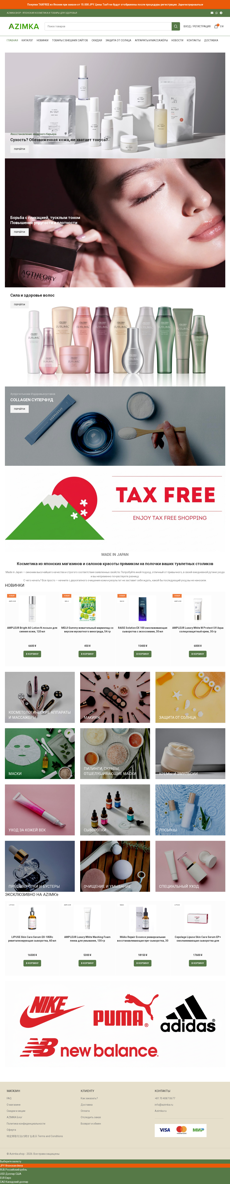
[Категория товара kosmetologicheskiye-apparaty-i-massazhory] (40, 697)
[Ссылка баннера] (115, 105)
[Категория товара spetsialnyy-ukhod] (190, 866)
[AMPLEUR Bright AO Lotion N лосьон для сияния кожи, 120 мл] (32, 609)
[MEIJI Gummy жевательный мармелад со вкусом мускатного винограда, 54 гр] (87, 609)
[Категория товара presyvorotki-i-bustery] (40, 866)
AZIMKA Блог (14, 1117)
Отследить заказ (91, 1117)
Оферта (11, 1129)
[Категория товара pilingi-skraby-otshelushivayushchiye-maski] (115, 753)
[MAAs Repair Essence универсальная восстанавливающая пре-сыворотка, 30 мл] (142, 918)
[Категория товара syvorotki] (115, 809)
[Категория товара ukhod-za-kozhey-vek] (40, 809)
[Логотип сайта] (24, 26)
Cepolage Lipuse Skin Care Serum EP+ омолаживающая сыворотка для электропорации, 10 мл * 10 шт (198, 941)
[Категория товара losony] (190, 809)
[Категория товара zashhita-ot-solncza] (190, 697)
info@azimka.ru (164, 1104)
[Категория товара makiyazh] (115, 697)
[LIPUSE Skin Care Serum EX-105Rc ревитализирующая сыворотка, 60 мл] (32, 918)
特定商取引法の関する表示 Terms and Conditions (35, 1136)
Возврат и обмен (91, 1123)
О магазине (14, 1104)
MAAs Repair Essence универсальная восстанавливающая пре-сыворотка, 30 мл (142, 941)
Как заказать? (89, 1098)
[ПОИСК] (176, 26)
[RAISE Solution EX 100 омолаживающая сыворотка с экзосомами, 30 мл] (142, 609)
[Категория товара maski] (40, 753)
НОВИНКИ (14, 585)
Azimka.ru (161, 1110)
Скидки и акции (16, 1110)
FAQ (9, 1098)
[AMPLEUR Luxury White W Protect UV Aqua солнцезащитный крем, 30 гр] (197, 609)
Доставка (87, 1104)
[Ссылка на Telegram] (221, 13)
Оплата (85, 1110)
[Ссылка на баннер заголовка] (115, 4)
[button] (32, 654)
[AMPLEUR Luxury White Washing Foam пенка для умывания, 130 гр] (87, 918)
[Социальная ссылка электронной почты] (212, 13)
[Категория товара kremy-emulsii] (190, 753)
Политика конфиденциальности (26, 1123)
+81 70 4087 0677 (165, 1098)
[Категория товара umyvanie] (115, 866)
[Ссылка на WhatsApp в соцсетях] (216, 13)
